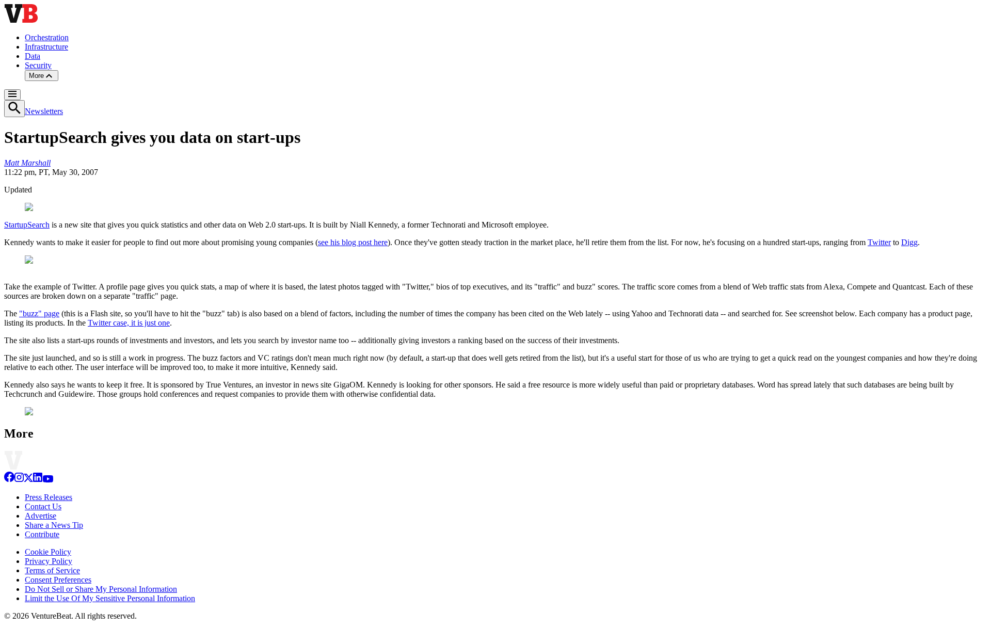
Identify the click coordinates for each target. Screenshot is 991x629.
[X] (28, 479)
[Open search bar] (14, 108)
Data (32, 56)
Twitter (879, 242)
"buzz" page (39, 313)
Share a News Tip (54, 525)
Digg (909, 242)
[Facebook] (9, 479)
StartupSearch (27, 224)
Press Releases (48, 497)
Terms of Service (52, 570)
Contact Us (43, 506)
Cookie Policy (48, 551)
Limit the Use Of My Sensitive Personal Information (110, 598)
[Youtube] (47, 479)
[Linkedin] (37, 479)
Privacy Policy (48, 561)
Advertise (40, 515)
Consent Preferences (58, 579)
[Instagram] (19, 479)
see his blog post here (353, 242)
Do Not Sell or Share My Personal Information (101, 589)
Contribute (42, 534)
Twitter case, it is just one (129, 322)
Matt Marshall (27, 162)
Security (38, 65)
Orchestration (47, 37)
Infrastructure (46, 46)
